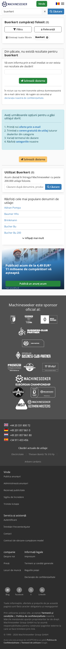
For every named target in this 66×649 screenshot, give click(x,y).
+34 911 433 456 (19, 440)
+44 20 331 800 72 (20, 425)
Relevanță (49, 29)
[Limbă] (58, 4)
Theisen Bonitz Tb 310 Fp (41, 454)
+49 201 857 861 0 (20, 430)
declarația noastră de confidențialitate (23, 97)
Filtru (19, 29)
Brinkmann (10, 220)
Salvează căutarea (34, 80)
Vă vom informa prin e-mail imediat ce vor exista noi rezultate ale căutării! (32, 64)
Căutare (57, 11)
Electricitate (18, 454)
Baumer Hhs (11, 214)
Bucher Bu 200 (12, 232)
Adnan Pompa (12, 207)
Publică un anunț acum (33, 283)
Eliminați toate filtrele (20, 37)
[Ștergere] (45, 11)
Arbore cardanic (33, 461)
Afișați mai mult (34, 238)
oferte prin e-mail (30, 127)
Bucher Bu (10, 226)
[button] (62, 4)
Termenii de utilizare (31, 642)
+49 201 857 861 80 (21, 435)
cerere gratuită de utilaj (33, 130)
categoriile (22, 141)
